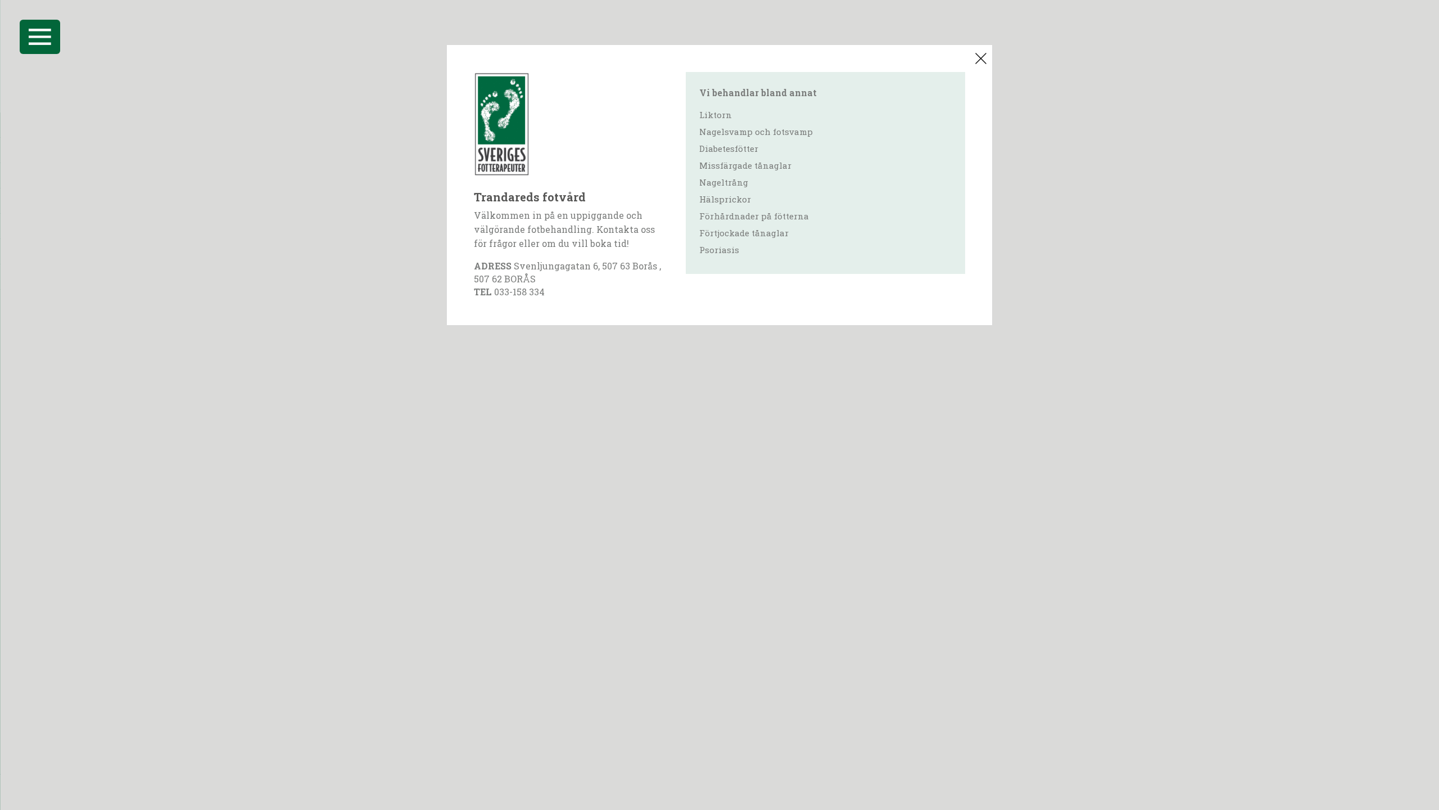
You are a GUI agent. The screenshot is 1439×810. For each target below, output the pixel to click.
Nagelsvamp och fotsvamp (756, 131)
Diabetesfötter (728, 148)
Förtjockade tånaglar (744, 232)
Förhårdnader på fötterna (754, 216)
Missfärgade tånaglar (745, 165)
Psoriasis (719, 249)
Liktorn (715, 114)
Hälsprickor (725, 199)
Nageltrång (723, 182)
